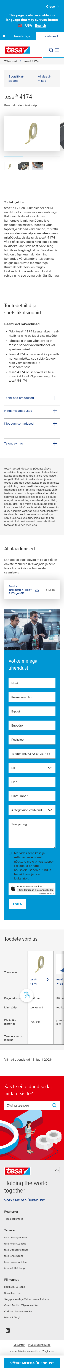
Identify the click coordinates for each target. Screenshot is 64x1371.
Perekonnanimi (21, 697)
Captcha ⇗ (46, 894)
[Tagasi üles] (57, 1170)
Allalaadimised (44, 78)
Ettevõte (17, 725)
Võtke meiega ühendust (32, 1363)
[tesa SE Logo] (17, 50)
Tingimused (48, 1351)
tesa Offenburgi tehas (16, 1249)
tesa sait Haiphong (14, 1268)
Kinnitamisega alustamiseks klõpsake (36, 889)
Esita (17, 904)
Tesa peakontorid (13, 1218)
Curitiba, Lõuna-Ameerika (18, 1311)
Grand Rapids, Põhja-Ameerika (21, 1305)
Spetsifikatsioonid (16, 78)
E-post (15, 711)
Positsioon (18, 739)
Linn (14, 782)
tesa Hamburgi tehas (15, 1262)
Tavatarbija (22, 36)
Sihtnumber (19, 796)
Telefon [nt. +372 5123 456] (31, 753)
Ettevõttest (19, 1344)
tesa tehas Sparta (13, 1255)
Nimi (14, 683)
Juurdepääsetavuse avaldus (24, 1351)
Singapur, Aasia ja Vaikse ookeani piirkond (27, 1299)
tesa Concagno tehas (16, 1237)
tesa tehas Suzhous (15, 1243)
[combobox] (29, 769)
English (40, 25)
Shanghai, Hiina (12, 1293)
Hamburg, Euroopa (14, 1286)
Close (50, 6)
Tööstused (10, 61)
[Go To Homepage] (4, 36)
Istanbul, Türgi (12, 1317)
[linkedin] (7, 1331)
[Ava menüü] (57, 50)
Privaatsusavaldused (39, 1344)
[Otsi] (51, 50)
